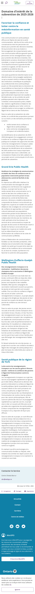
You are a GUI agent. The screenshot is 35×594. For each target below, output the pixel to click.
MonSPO (10, 535)
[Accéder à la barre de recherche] (6, 3)
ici (10, 585)
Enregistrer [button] (7, 491)
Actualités (17, 499)
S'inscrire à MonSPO (17, 559)
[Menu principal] (2, 3)
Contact (17, 505)
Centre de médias (17, 517)
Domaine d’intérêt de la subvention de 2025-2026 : (17, 14)
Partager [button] (18, 491)
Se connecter (29, 2)
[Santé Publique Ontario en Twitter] (23, 526)
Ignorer (17, 590)
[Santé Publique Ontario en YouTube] (17, 526)
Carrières (17, 511)
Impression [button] (30, 491)
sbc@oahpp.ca (6, 479)
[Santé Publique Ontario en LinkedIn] (11, 526)
